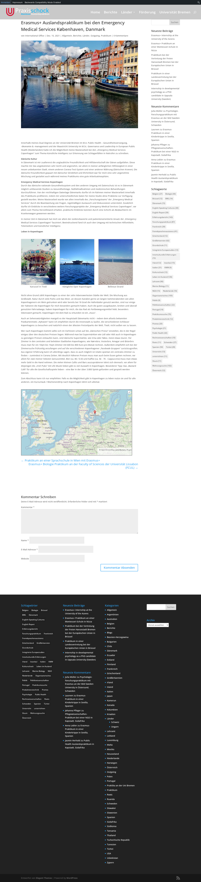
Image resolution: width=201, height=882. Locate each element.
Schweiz (115, 722)
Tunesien (111, 844)
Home (95, 12)
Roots (156, 342)
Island (110, 687)
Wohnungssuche (162, 365)
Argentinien (113, 614)
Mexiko (110, 749)
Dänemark (158, 203)
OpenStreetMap (108, 450)
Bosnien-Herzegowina (117, 637)
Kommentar (27, 507)
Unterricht (158, 351)
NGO (156, 291)
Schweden (170, 342)
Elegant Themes (44, 878)
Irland (156, 263)
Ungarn (115, 726)
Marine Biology (160, 286)
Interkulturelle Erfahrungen (164, 256)
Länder (126, 12)
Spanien (157, 347)
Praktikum (106, 35)
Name (25, 540)
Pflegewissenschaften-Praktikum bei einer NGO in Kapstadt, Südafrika (165, 151)
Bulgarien (112, 641)
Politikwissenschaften (163, 305)
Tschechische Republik (118, 839)
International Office (34, 35)
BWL (169, 198)
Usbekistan (112, 858)
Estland (110, 659)
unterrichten (159, 356)
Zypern (110, 862)
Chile (109, 646)
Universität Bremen (174, 12)
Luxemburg (112, 740)
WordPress (72, 878)
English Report (160, 212)
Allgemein (67, 35)
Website (25, 558)
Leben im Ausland (162, 277)
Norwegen (112, 762)
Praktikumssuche (161, 314)
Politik (156, 300)
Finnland (111, 664)
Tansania (111, 830)
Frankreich (158, 226)
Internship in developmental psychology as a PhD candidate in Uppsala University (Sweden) (80, 656)
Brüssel (157, 198)
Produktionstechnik (162, 319)
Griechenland (160, 236)
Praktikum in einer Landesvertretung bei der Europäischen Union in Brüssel (80, 645)
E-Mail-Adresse (29, 549)
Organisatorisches (162, 295)
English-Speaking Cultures (165, 208)
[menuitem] (198, 2)
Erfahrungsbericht (162, 217)
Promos (157, 323)
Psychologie (159, 328)
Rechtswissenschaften (163, 337)
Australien (112, 619)
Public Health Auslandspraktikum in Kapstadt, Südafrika (164, 178)
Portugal (157, 309)
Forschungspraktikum (163, 222)
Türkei (170, 347)
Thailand (111, 835)
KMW (168, 267)
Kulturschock (159, 272)
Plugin (129, 450)
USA (109, 853)
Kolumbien (112, 709)
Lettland (111, 735)
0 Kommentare (121, 35)
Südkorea (111, 826)
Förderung (147, 12)
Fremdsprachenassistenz (164, 231)
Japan (110, 696)
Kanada (110, 705)
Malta (110, 744)
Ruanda (111, 799)
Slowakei (111, 808)
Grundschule (159, 245)
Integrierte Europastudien (165, 250)
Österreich (158, 370)
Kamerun (111, 700)
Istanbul (169, 263)
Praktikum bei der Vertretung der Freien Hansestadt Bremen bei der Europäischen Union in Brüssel (164, 62)
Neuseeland (113, 753)
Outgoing (95, 35)
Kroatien (111, 714)
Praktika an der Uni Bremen (121, 785)
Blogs (109, 632)
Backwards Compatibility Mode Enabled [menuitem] (43, 2)
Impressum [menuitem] (18, 2)
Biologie (170, 194)
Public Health (159, 333)
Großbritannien (160, 240)
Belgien (157, 194)
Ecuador (111, 655)
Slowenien (112, 812)
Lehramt (157, 281)
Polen (110, 776)
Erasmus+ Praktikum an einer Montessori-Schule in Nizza (164, 47)
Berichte (110, 12)
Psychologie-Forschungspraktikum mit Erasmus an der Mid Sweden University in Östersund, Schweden (165, 118)
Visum (156, 361)
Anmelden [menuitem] (5, 2)
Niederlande (170, 291)
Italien (157, 267)
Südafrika (112, 821)
